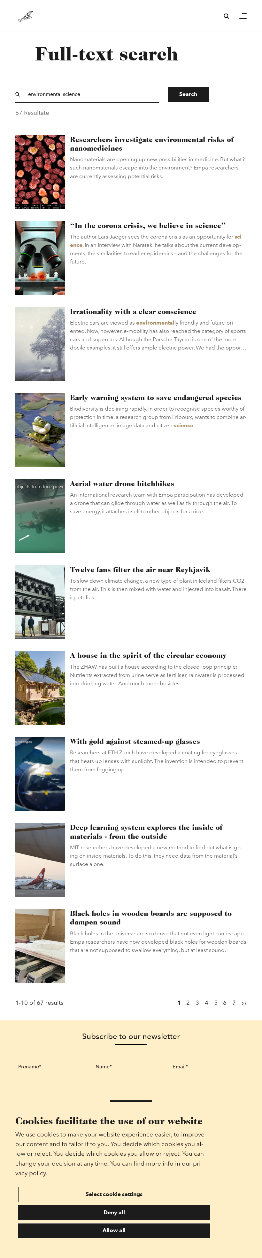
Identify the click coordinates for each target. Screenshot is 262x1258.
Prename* (29, 1067)
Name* (104, 1067)
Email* (180, 1067)
